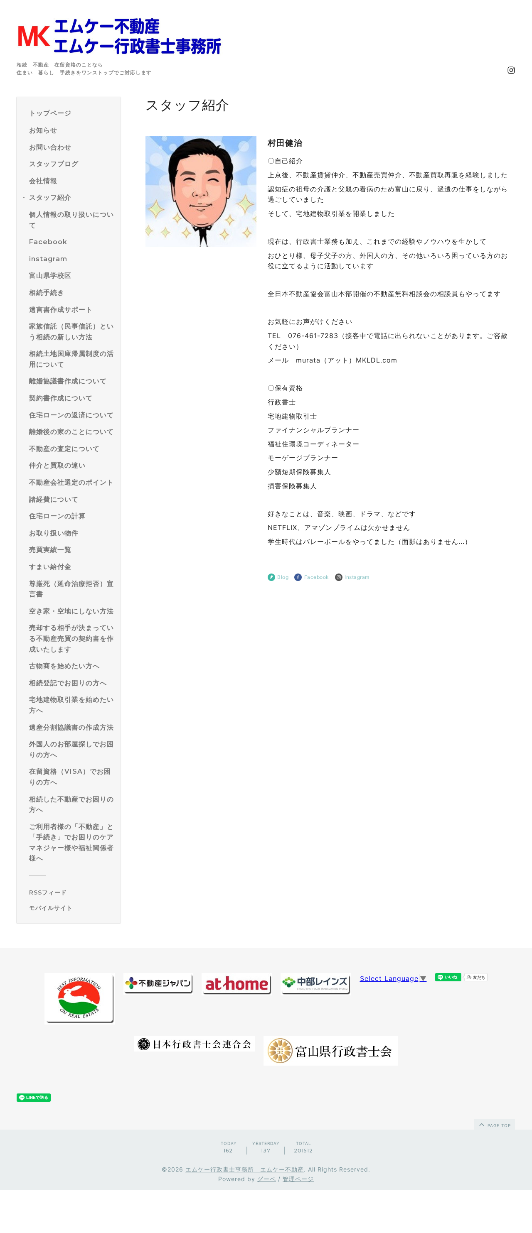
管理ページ (298, 1178)
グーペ (266, 1178)
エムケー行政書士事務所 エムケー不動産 (244, 1169)
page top (498, 1125)
